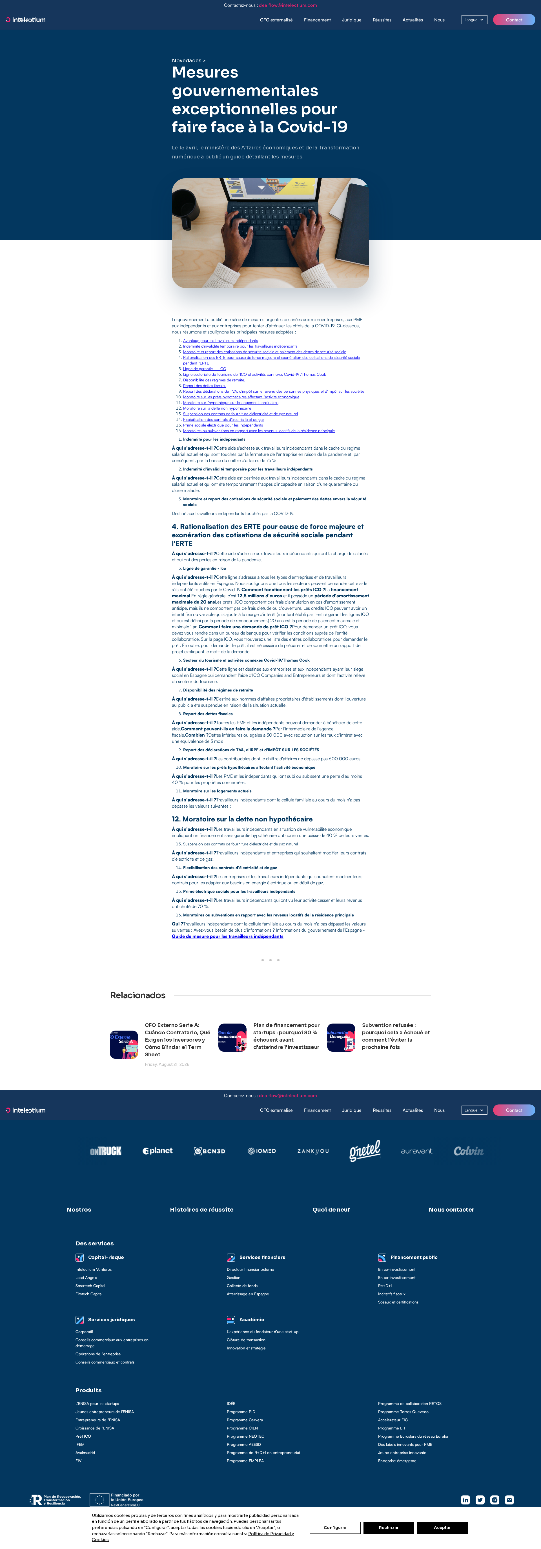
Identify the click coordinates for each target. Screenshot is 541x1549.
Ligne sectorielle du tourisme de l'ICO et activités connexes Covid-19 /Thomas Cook (254, 374)
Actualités (413, 20)
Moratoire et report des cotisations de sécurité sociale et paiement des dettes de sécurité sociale (264, 351)
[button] (317, 19)
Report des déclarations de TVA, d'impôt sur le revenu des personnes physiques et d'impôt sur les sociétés (273, 391)
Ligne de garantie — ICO (204, 368)
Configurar (335, 1527)
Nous (439, 20)
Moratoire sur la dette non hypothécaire (217, 408)
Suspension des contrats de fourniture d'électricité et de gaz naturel (240, 413)
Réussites (382, 20)
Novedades (186, 60)
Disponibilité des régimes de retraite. (214, 379)
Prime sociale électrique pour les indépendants (223, 425)
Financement (317, 20)
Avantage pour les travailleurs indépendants (220, 340)
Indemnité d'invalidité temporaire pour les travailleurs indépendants (240, 346)
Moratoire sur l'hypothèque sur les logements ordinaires (230, 402)
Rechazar (389, 1527)
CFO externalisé (276, 20)
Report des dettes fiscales (204, 385)
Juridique (352, 20)
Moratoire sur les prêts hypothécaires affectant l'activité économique (241, 396)
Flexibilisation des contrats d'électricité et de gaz (223, 419)
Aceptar (442, 1527)
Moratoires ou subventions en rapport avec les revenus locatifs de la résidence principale (259, 430)
